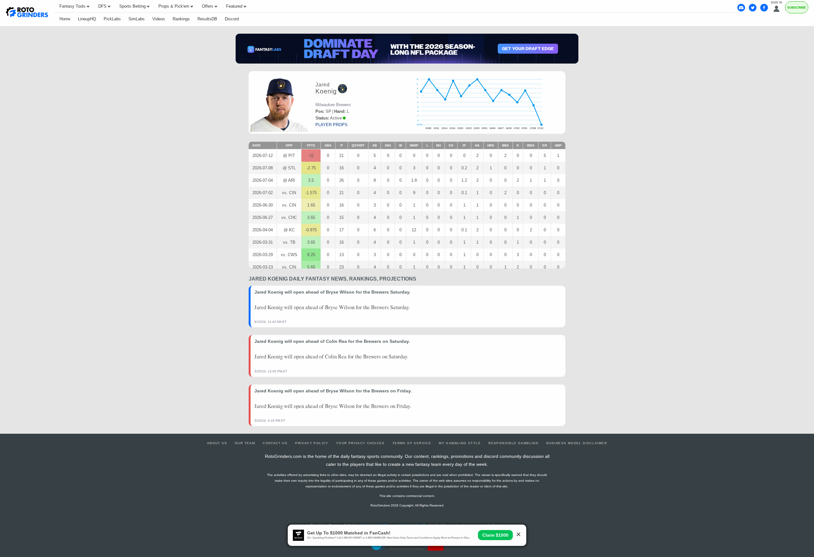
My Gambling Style (460, 443)
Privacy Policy (311, 443)
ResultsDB (207, 19)
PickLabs (112, 19)
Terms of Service (411, 443)
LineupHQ (87, 19)
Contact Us (275, 443)
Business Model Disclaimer (576, 443)
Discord (232, 19)
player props (331, 124)
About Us (217, 443)
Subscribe (796, 7)
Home (64, 19)
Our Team (245, 443)
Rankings (181, 19)
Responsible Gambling (513, 443)
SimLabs (136, 19)
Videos (158, 19)
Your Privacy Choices (360, 443)
